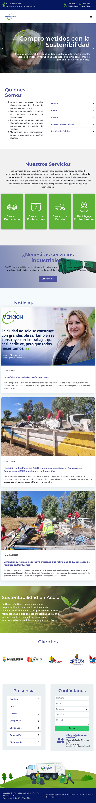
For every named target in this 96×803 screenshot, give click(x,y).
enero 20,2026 (9, 461)
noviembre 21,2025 (11, 555)
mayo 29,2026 (9, 370)
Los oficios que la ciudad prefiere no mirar (27, 377)
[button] (44, 71)
